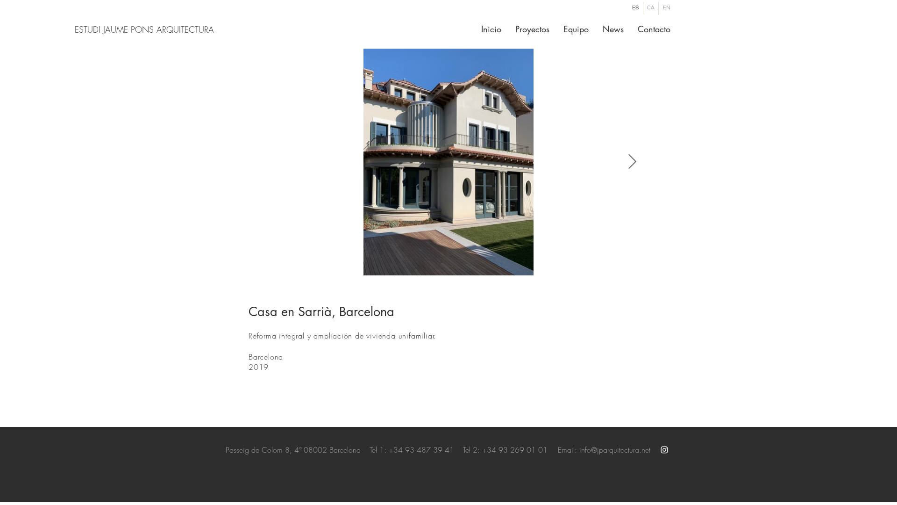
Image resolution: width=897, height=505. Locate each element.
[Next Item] (632, 162)
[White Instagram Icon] (664, 449)
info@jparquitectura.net (614, 450)
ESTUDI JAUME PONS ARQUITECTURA (144, 29)
